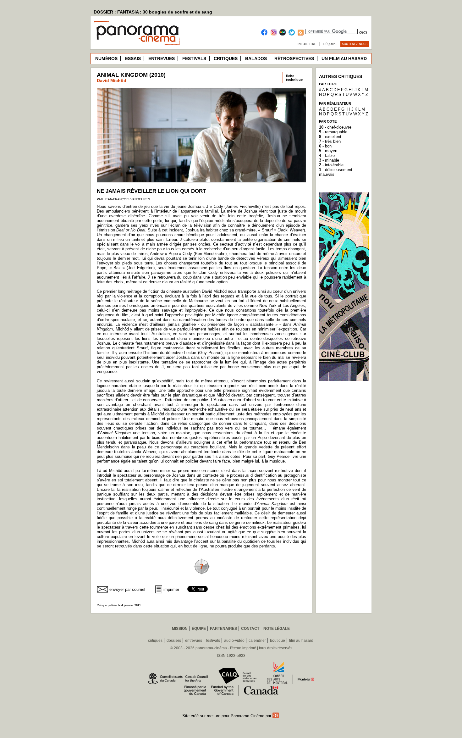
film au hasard (301, 640)
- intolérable (331, 165)
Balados (256, 58)
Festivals (194, 58)
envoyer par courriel (127, 589)
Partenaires (223, 628)
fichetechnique (294, 77)
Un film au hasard (344, 58)
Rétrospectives (294, 58)
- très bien (330, 141)
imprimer (171, 589)
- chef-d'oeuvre (335, 127)
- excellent (330, 136)
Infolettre (307, 44)
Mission (180, 628)
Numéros (106, 58)
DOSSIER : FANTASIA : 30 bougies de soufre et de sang (153, 11)
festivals (213, 640)
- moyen (328, 150)
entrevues (193, 640)
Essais (133, 58)
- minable (329, 160)
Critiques (226, 58)
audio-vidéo (234, 640)
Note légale (276, 628)
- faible (327, 155)
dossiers (174, 640)
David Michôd (111, 80)
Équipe (199, 628)
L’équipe (330, 44)
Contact (250, 628)
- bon (325, 146)
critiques (155, 640)
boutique (277, 640)
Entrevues (161, 58)
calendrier (257, 640)
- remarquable (333, 132)
